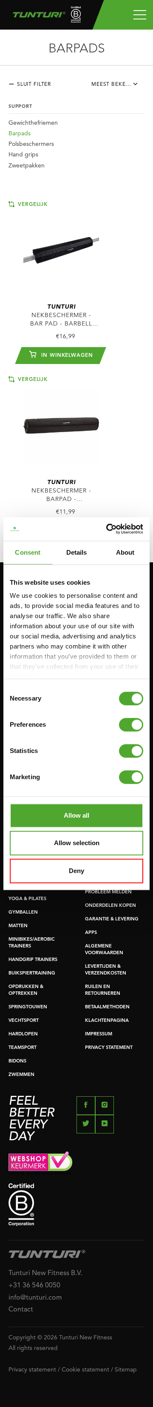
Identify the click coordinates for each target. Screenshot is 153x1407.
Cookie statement (85, 1370)
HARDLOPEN (23, 1034)
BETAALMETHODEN (107, 1007)
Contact (20, 1309)
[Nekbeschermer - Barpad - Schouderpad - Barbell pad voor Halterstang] (61, 421)
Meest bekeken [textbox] (114, 84)
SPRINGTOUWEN (27, 1007)
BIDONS (17, 1061)
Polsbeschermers (31, 144)
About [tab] (125, 552)
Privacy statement (32, 1370)
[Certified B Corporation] (76, 1204)
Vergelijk (32, 204)
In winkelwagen (66, 355)
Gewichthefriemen (33, 123)
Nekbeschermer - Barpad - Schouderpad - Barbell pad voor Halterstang (61, 491)
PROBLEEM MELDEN (108, 892)
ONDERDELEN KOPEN (110, 905)
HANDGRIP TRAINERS (32, 960)
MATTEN (18, 926)
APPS (91, 933)
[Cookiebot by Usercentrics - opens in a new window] (108, 528)
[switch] (131, 724)
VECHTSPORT (23, 1020)
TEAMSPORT (22, 1048)
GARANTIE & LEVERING (112, 919)
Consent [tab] (27, 552)
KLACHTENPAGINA (107, 1020)
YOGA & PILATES (27, 899)
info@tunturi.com (35, 1298)
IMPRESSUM (98, 1034)
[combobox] (117, 86)
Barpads (19, 134)
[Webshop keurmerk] (76, 1163)
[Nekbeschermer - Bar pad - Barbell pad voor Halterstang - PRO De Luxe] (61, 246)
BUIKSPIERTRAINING (31, 973)
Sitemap (126, 1370)
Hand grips (23, 155)
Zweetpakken (26, 166)
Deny (76, 870)
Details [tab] (76, 552)
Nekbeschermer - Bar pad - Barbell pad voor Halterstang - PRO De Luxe (61, 316)
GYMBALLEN (23, 912)
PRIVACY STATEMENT (109, 1048)
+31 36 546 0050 (34, 1285)
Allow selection (76, 842)
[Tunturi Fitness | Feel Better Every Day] (43, 16)
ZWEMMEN (21, 1075)
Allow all (76, 815)
